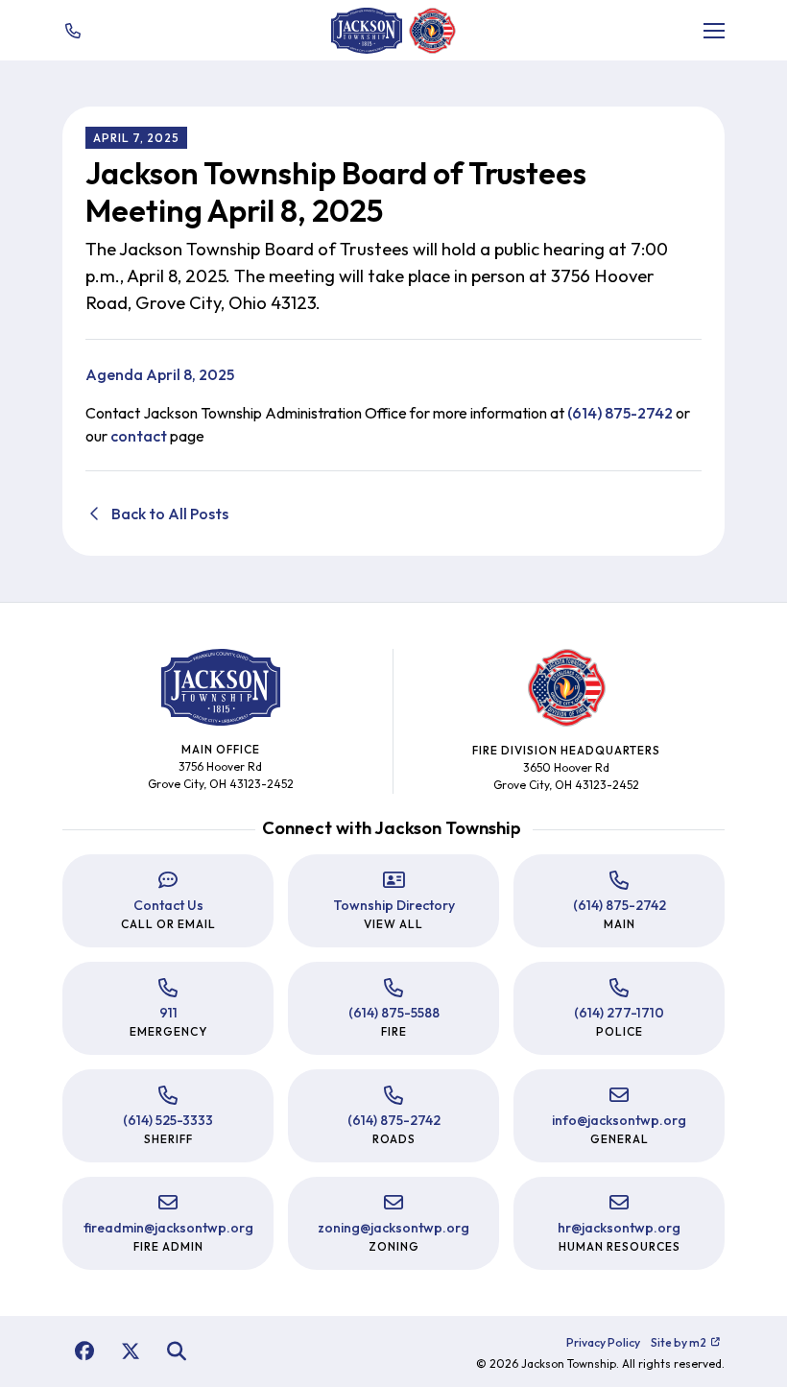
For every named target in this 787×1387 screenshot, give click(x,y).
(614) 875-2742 (620, 412)
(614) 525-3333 (168, 1120)
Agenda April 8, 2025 (159, 374)
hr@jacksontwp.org (619, 1227)
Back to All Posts (168, 513)
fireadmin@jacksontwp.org (168, 1227)
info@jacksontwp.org (619, 1120)
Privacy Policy (603, 1342)
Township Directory (394, 905)
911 (168, 1012)
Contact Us (168, 905)
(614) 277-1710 (619, 1012)
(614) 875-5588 (394, 1012)
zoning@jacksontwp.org (393, 1227)
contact (138, 435)
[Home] (366, 31)
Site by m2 (678, 1342)
